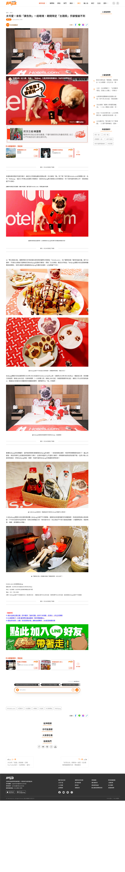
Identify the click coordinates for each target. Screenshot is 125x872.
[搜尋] (113, 3)
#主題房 (28, 708)
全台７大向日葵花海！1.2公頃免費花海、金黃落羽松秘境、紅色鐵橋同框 (107, 114)
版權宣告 (77, 788)
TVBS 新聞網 (116, 798)
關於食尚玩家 (61, 780)
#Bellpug (58, 708)
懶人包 (86, 3)
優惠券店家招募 (79, 780)
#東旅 (35, 708)
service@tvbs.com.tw (18, 786)
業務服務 (94, 780)
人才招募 (60, 785)
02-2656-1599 (18, 788)
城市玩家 (42, 3)
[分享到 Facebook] (75, 24)
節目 (58, 3)
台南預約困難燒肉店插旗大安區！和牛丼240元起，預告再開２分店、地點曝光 (107, 97)
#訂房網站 (49, 708)
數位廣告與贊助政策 (97, 788)
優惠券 (52, 3)
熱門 (65, 3)
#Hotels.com (11, 708)
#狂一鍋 (105, 135)
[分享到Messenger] (83, 24)
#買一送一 (97, 135)
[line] (67, 792)
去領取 (35, 156)
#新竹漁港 (109, 139)
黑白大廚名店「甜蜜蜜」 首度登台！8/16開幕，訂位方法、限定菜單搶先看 (107, 81)
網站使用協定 (95, 785)
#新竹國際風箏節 (99, 144)
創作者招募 (78, 782)
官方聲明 (110, 785)
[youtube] (63, 792)
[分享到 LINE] (79, 24)
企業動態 (60, 788)
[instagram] (71, 792)
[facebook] (59, 792)
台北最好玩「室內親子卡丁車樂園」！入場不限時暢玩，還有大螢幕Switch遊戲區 (107, 122)
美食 (71, 3)
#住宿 (41, 708)
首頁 (7, 12)
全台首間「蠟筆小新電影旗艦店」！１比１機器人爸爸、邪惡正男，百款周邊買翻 (107, 105)
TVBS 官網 (109, 798)
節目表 (76, 785)
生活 (98, 3)
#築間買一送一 (98, 139)
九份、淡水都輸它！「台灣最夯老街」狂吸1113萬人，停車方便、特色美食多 (107, 89)
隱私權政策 (95, 782)
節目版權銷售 (111, 780)
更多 (105, 3)
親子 (92, 3)
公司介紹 (60, 782)
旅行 (79, 3)
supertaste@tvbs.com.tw (19, 783)
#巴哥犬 (20, 708)
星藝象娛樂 (111, 788)
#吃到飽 (109, 144)
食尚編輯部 (14, 25)
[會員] (117, 3)
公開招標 (110, 782)
